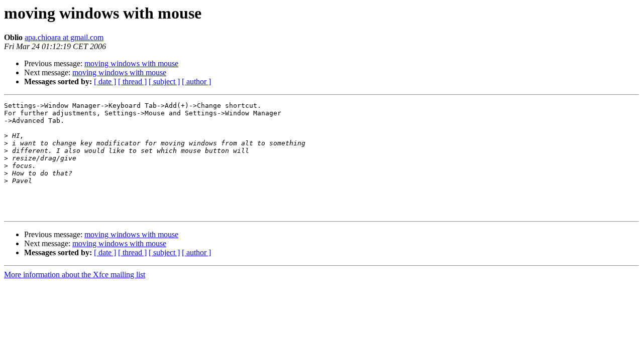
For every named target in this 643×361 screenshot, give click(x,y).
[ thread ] (132, 81)
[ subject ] (164, 81)
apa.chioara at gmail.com (64, 37)
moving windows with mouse (131, 63)
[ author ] (196, 81)
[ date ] (105, 81)
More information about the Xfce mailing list (74, 274)
